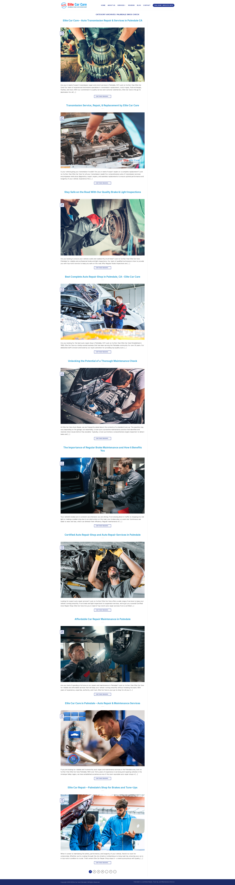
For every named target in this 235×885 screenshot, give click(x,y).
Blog (139, 5)
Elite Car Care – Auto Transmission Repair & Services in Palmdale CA (102, 20)
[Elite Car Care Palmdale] (74, 5)
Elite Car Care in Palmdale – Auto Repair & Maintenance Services (102, 703)
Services (121, 5)
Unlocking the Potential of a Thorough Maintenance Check (102, 361)
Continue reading (103, 96)
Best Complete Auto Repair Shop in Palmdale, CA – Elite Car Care (102, 276)
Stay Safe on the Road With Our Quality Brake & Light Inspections (102, 192)
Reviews (131, 5)
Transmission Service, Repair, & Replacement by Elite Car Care (102, 105)
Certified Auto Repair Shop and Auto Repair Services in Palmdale (103, 534)
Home (103, 5)
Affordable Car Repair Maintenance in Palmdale (103, 619)
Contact (146, 5)
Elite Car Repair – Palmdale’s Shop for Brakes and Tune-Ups (102, 787)
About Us (111, 5)
